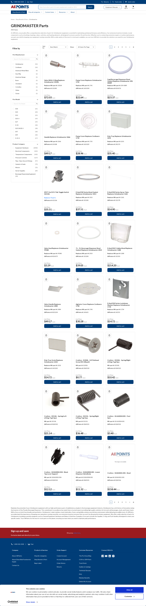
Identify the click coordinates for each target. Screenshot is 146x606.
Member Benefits (84, 578)
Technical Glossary (85, 570)
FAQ (80, 574)
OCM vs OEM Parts (85, 559)
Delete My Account (85, 581)
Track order (118, 2)
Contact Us (15, 565)
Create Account (62, 556)
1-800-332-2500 (19, 2)
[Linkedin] (109, 556)
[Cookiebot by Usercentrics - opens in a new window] (13, 602)
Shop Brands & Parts (40, 559)
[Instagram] (113, 556)
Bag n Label (37, 563)
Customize (128, 596)
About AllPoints (17, 556)
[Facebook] (102, 556)
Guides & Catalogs (85, 567)
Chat (31, 2)
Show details (30, 602)
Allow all (129, 590)
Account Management (64, 559)
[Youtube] (106, 556)
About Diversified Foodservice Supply (21, 561)
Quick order (131, 2)
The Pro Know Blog (85, 556)
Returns (106, 2)
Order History (61, 563)
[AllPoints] (20, 7)
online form (76, 533)
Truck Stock (83, 563)
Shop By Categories (40, 556)
